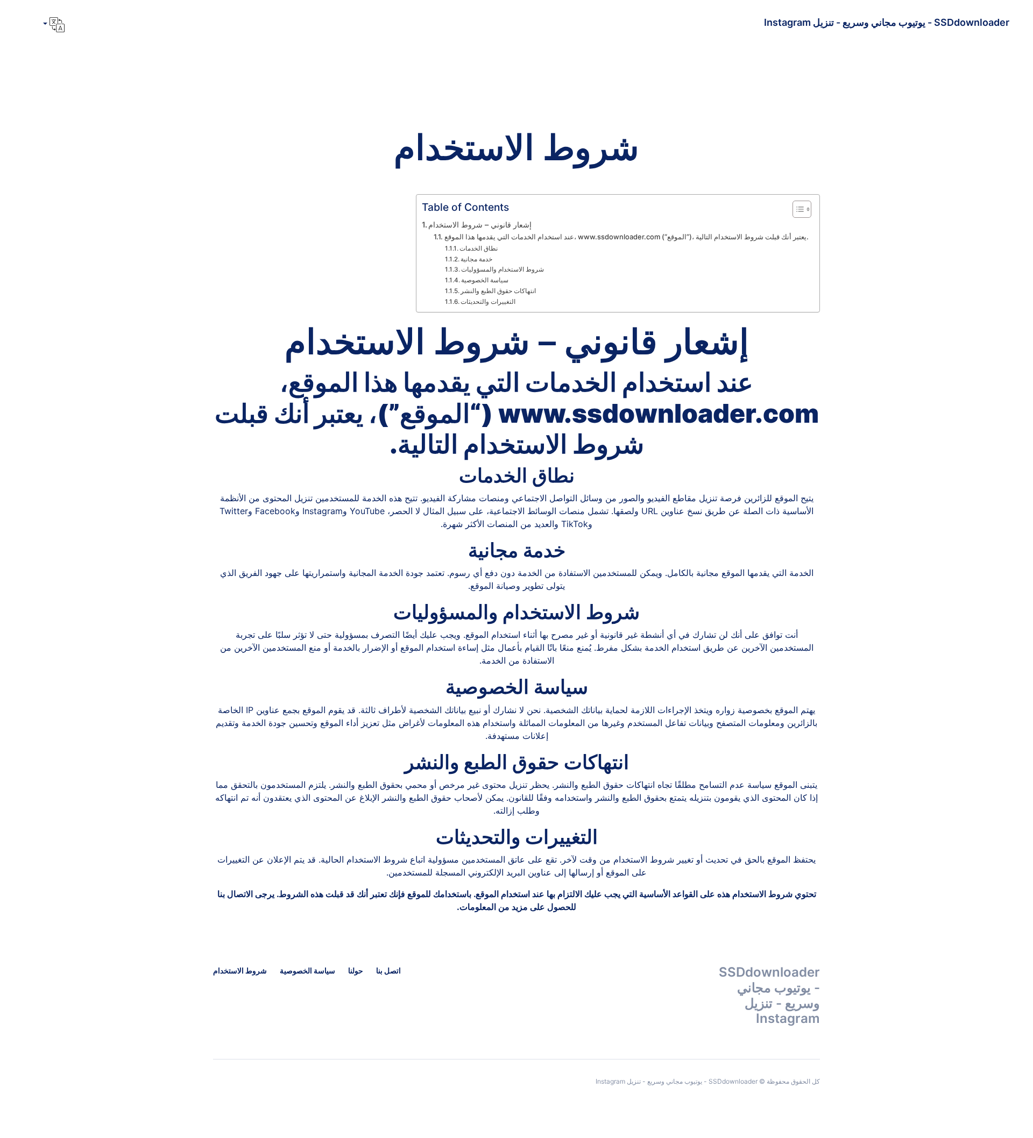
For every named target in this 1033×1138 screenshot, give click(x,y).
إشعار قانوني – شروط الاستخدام (480, 224)
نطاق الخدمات (478, 248)
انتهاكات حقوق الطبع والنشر (498, 291)
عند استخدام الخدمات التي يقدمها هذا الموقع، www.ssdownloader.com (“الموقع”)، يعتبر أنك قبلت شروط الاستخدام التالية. (626, 236)
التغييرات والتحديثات (488, 301)
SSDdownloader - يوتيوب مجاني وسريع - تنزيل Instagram (886, 22)
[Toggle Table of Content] (796, 209)
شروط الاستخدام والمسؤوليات (502, 269)
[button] (52, 25)
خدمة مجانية (476, 259)
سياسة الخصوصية (484, 280)
